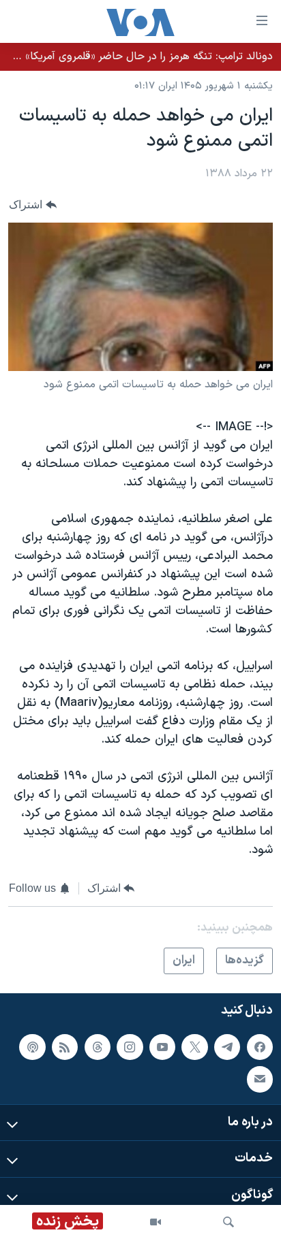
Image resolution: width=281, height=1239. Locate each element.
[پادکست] (32, 1047)
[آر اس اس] (65, 1047)
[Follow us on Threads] (97, 1047)
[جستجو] (228, 1222)
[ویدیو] (155, 1222)
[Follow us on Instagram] (130, 1047)
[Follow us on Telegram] (227, 1047)
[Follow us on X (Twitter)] (194, 1047)
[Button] (33, 205)
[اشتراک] (260, 1080)
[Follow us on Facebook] (260, 1047)
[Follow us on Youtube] (162, 1047)
